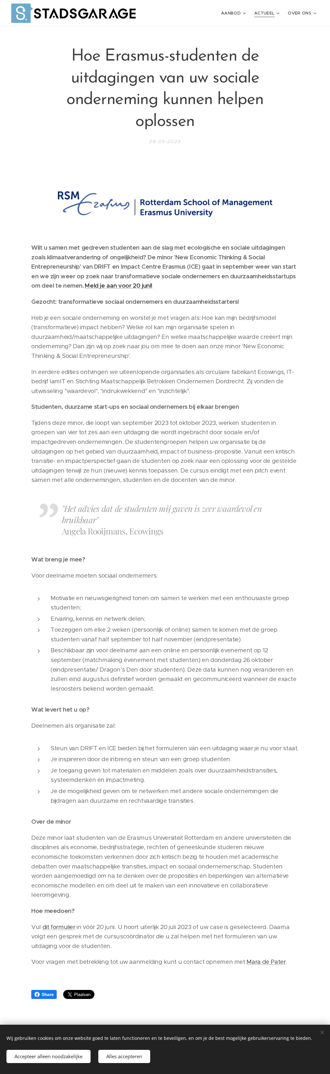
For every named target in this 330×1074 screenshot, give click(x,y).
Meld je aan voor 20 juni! (118, 285)
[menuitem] (234, 13)
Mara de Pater (266, 961)
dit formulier (59, 927)
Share (47, 994)
